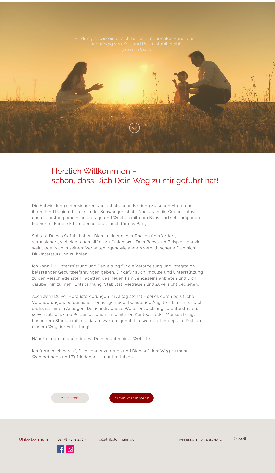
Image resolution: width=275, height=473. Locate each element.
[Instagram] (70, 449)
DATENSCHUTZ (211, 439)
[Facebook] (60, 449)
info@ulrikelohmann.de (114, 439)
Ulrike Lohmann (34, 439)
